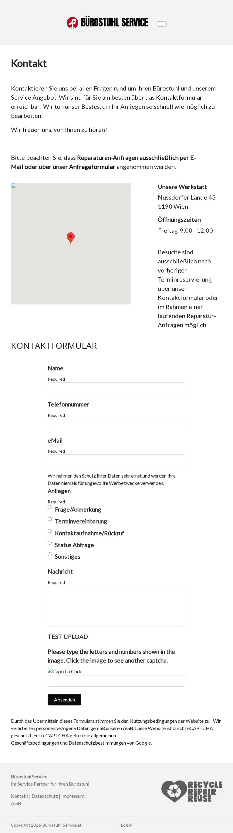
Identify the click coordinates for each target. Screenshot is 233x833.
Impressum (72, 796)
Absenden (64, 699)
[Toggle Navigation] (161, 24)
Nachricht (60, 571)
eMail (55, 440)
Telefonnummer (68, 404)
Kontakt (19, 796)
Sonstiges (67, 556)
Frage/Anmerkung (78, 509)
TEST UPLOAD (68, 636)
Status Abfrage (74, 544)
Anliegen (59, 490)
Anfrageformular (92, 166)
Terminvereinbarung (81, 521)
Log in (126, 825)
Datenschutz (45, 796)
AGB (128, 728)
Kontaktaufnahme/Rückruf (89, 533)
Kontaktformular (179, 97)
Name (55, 368)
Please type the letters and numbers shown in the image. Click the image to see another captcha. (111, 656)
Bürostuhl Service (114, 22)
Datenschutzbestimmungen (97, 743)
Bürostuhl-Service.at (62, 825)
